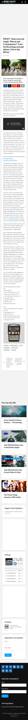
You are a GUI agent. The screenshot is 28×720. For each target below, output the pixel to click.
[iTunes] (21, 666)
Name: (6, 641)
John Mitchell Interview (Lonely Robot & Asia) (13, 471)
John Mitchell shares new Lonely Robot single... (13, 446)
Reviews (6, 408)
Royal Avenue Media (14, 714)
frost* (21, 345)
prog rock (14, 350)
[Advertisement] (14, 19)
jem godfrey (7, 347)
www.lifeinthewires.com (15, 219)
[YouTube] (18, 666)
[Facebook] (3, 666)
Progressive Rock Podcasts (16, 458)
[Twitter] (6, 666)
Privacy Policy (14, 716)
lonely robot (15, 347)
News (6, 433)
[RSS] (10, 670)
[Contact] (14, 666)
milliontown (7, 350)
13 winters (6, 345)
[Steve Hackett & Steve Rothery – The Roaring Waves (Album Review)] (14, 411)
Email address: (8, 647)
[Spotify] (3, 670)
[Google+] (6, 670)
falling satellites (14, 345)
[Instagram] (10, 666)
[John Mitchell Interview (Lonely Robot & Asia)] (14, 461)
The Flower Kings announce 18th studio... (13, 496)
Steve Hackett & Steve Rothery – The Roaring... (13, 421)
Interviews (7, 458)
